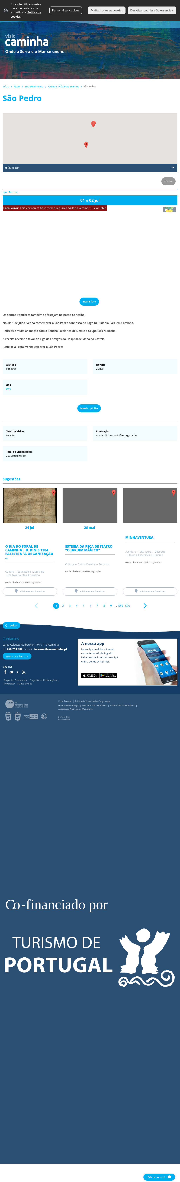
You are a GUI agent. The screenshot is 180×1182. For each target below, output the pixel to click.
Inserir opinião (89, 408)
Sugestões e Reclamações (43, 680)
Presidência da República (94, 705)
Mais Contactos (17, 656)
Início (6, 86)
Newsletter (9, 683)
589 (120, 606)
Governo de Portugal (68, 705)
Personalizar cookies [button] (65, 10)
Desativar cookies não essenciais (152, 10)
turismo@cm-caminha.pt (50, 649)
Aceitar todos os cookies (107, 10)
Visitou (168, 181)
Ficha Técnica (65, 701)
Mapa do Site (25, 683)
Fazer (17, 86)
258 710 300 (14, 649)
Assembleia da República (122, 705)
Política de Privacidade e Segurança (92, 701)
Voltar (14, 625)
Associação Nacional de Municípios (75, 708)
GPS (8, 389)
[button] (93, 125)
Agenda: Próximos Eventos (63, 86)
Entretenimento (34, 86)
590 (127, 606)
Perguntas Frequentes (15, 680)
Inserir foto (89, 301)
